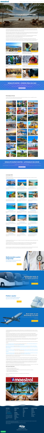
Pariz (26, 53)
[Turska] (22, 183)
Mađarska (11, 106)
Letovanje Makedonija (33, 233)
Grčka (6, 52)
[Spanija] (33, 206)
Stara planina (11, 65)
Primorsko (35, 350)
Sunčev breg (28, 350)
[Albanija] (22, 218)
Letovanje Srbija (10, 233)
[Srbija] (10, 229)
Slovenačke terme (31, 78)
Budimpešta (23, 52)
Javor (17, 65)
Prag (27, 52)
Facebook (15, 409)
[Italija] (10, 218)
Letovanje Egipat (10, 198)
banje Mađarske (27, 78)
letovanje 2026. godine (11, 343)
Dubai (8, 53)
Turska (8, 52)
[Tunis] (22, 194)
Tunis (14, 52)
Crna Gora (10, 52)
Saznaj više (19, 301)
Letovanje (20, 1)
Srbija (27, 1)
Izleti (32, 413)
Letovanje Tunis (22, 198)
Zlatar (18, 65)
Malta (6, 53)
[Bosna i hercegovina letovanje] (22, 229)
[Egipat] (10, 194)
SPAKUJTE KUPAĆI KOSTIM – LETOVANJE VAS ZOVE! (22, 162)
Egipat (12, 52)
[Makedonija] (33, 229)
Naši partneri (15, 416)
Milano (23, 53)
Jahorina (7, 65)
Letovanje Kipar (11, 210)
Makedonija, (19, 344)
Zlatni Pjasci (7, 351)
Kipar (19, 52)
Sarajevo (29, 52)
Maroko (11, 149)
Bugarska (16, 52)
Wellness (30, 1)
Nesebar (25, 350)
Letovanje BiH (22, 233)
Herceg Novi (11, 353)
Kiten (37, 350)
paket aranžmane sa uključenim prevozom (25, 353)
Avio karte (39, 1)
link (23, 401)
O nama (15, 418)
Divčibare (7, 66)
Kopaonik (9, 65)
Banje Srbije (23, 78)
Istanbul (33, 52)
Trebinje (31, 52)
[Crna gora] (33, 183)
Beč (25, 52)
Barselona (29, 53)
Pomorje (33, 350)
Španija (18, 52)
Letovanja (32, 409)
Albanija (10, 53)
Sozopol (30, 350)
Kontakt (41, 1)
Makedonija (17, 53)
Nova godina (32, 416)
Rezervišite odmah (34, 283)
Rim (37, 52)
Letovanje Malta (22, 210)
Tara (15, 65)
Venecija (25, 53)
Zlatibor (14, 65)
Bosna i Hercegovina (13, 53)
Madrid (31, 53)
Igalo (13, 353)
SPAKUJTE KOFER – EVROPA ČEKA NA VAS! (22, 83)
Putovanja (24, 1)
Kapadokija (35, 52)
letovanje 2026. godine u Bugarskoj (10, 350)
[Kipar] (10, 206)
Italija (9, 344)
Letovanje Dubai (33, 198)
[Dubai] (33, 194)
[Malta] (22, 206)
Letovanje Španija (33, 210)
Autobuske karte (34, 1)
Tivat (9, 353)
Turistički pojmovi (16, 417)
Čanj (6, 353)
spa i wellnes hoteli (35, 78)
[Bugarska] (33, 218)
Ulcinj (7, 353)
